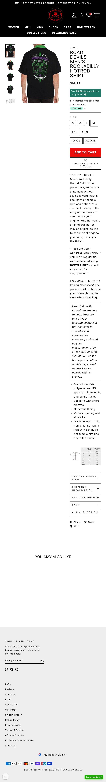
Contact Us (11, 704)
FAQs (76, 505)
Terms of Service (14, 730)
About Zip (10, 745)
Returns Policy (85, 497)
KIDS (40, 27)
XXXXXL (90, 140)
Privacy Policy (12, 725)
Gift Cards (11, 709)
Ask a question (85, 512)
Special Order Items (84, 478)
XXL (74, 131)
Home (73, 47)
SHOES (54, 27)
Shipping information (82, 489)
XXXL (85, 131)
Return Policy (12, 720)
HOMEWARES (86, 27)
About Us (10, 694)
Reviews (9, 689)
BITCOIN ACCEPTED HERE (19, 740)
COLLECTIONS (37, 32)
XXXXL (76, 140)
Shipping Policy (13, 715)
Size (73, 117)
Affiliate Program (14, 735)
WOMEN (14, 27)
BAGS (68, 27)
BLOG (8, 699)
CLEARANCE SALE (64, 32)
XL (94, 123)
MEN (28, 27)
